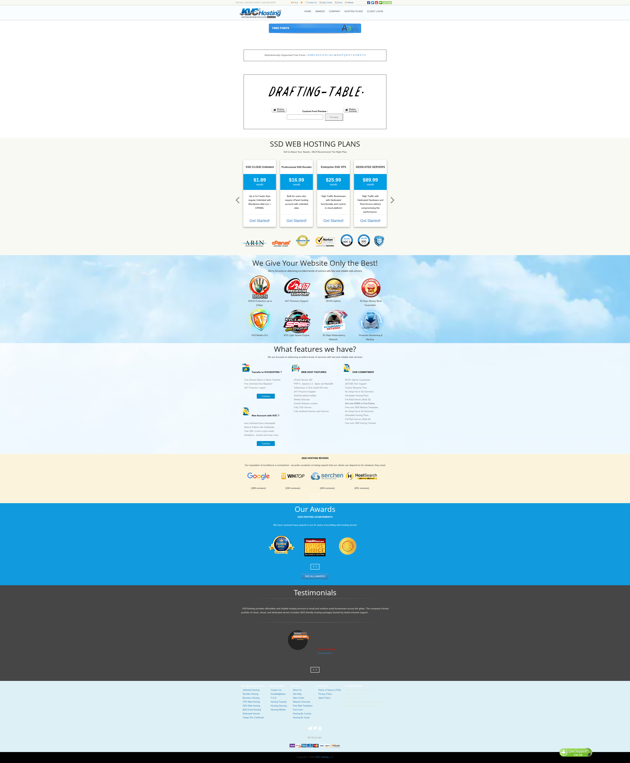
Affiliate (350, 2)
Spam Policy (324, 698)
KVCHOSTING (354, 686)
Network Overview (301, 702)
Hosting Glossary (279, 706)
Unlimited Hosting (251, 690)
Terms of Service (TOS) (329, 690)
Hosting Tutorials (279, 702)
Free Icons (298, 709)
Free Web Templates (303, 706)
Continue (266, 396)
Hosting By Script (301, 717)
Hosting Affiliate (278, 709)
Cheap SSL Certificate (253, 717)
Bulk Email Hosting (252, 709)
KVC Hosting (322, 757)
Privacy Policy (325, 694)
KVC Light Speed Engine (296, 335)
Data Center (327, 2)
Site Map (297, 694)
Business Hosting (251, 698)
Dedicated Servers (251, 713)
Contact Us (312, 2)
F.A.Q (295, 2)
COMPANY (334, 11)
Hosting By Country (302, 713)
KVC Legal (322, 686)
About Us (297, 690)
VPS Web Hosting (251, 702)
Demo (339, 2)
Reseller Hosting (250, 694)
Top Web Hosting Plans (253, 686)
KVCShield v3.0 (259, 335)
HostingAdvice (324, 653)
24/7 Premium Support (296, 301)
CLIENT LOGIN (375, 11)
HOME (307, 11)
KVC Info (295, 686)
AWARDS (320, 11)
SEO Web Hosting (251, 706)
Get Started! (260, 221)
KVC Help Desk (276, 686)
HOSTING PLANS (353, 11)
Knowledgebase (278, 694)
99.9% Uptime (333, 301)
